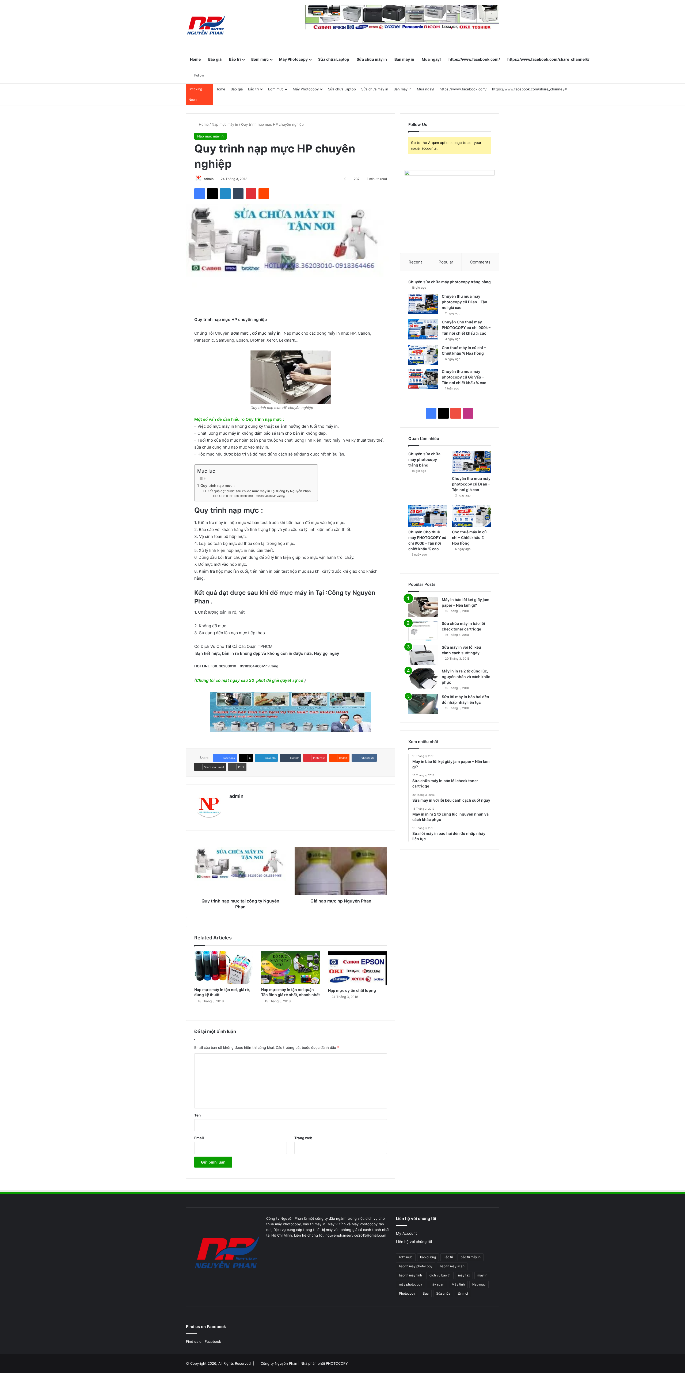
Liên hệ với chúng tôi (414, 1242)
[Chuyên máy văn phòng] (206, 25)
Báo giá (215, 59)
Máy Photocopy (293, 59)
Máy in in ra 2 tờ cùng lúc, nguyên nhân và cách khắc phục (466, 676)
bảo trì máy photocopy (415, 1266)
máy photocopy (410, 1284)
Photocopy (407, 1293)
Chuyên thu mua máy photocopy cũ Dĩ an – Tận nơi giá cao (464, 302)
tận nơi (463, 1293)
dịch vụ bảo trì (440, 1275)
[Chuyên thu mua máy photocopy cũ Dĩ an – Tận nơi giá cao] (423, 304)
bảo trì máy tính (410, 1275)
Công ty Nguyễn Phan (279, 1363)
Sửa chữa (443, 1293)
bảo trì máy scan (452, 1266)
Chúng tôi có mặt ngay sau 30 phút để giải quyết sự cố (249, 680)
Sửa (426, 1293)
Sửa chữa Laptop (333, 59)
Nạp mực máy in (225, 124)
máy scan (437, 1284)
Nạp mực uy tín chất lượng (352, 990)
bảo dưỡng (428, 1257)
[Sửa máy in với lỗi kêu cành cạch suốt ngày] (423, 655)
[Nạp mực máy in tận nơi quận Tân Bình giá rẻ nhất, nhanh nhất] (290, 967)
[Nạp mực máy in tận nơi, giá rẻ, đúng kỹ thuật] (223, 967)
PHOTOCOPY (337, 1363)
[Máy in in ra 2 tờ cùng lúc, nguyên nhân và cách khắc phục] (423, 678)
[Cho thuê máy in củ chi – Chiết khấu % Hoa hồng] (423, 355)
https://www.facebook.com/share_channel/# (548, 59)
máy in (482, 1275)
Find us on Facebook (203, 1341)
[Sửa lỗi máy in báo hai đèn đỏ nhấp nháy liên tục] (423, 704)
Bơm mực (260, 59)
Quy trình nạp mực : (217, 485)
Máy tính (458, 1284)
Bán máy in (404, 59)
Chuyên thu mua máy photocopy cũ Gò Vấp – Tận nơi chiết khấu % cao (464, 377)
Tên (197, 1115)
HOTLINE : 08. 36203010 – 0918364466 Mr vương (253, 496)
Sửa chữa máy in (372, 59)
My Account (406, 1233)
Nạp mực (479, 1284)
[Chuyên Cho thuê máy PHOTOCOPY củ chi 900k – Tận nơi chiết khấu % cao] (423, 329)
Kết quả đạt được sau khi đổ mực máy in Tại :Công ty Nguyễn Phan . (260, 491)
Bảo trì (235, 59)
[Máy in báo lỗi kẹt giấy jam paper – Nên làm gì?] (423, 607)
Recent (415, 262)
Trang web (303, 1138)
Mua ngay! (431, 59)
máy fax (464, 1275)
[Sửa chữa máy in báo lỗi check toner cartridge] (423, 631)
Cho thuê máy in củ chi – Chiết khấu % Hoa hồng (469, 537)
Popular (446, 262)
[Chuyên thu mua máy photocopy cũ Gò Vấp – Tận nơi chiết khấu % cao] (423, 379)
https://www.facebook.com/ (474, 59)
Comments (480, 262)
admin (209, 179)
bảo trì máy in (471, 1257)
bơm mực (406, 1257)
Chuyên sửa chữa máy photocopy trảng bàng (449, 282)
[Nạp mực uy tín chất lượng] (357, 968)
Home (195, 59)
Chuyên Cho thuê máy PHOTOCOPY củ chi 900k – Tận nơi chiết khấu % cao (466, 327)
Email (199, 1138)
